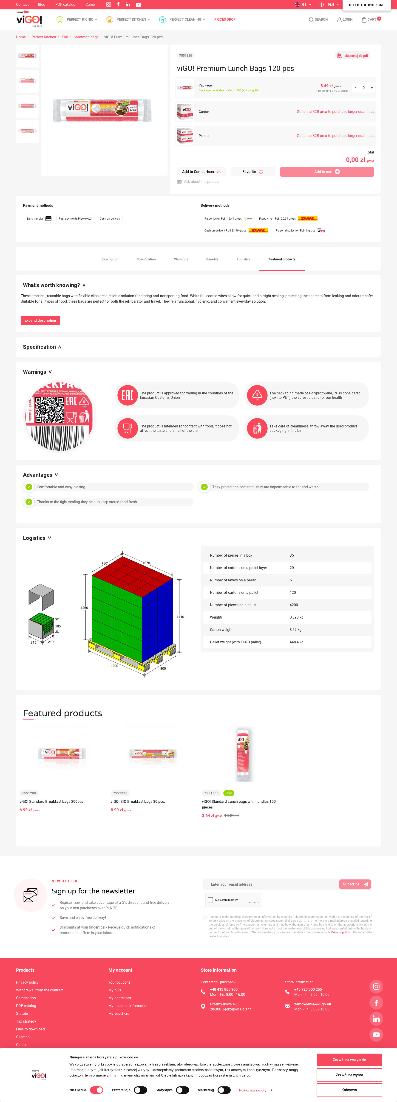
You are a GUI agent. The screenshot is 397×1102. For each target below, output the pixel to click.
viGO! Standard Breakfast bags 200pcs (51, 801)
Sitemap (23, 1037)
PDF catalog (65, 4)
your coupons (119, 982)
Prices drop (225, 19)
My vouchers (118, 1013)
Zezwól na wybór (349, 1075)
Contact (22, 4)
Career (90, 4)
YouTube (138, 5)
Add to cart (323, 172)
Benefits (212, 259)
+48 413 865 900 (224, 989)
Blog (41, 4)
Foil (65, 37)
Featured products (282, 259)
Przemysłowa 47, (224, 1004)
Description (110, 259)
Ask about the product (202, 181)
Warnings (181, 259)
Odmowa (349, 1090)
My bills (114, 990)
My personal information (128, 1006)
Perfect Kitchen (43, 37)
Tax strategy (26, 1021)
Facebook (118, 4)
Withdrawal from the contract (39, 990)
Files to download (30, 1029)
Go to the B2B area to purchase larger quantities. (336, 111)
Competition (26, 998)
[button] (367, 19)
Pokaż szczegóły (253, 1090)
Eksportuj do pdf (356, 56)
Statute (22, 1013)
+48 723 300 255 (308, 989)
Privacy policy (340, 932)
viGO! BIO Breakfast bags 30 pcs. (138, 801)
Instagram (108, 4)
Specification (146, 259)
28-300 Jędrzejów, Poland (231, 1009)
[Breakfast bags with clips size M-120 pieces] (27, 56)
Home (21, 37)
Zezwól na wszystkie (349, 1060)
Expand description (40, 320)
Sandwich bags (86, 37)
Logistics (243, 259)
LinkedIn (128, 4)
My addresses (119, 998)
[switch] (140, 1090)
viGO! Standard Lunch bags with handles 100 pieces (239, 804)
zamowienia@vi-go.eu (312, 1004)
